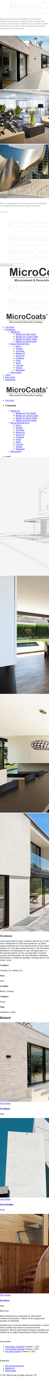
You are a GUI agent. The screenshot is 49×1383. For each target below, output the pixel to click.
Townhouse (5, 1108)
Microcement (10, 1370)
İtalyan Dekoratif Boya (14, 1366)
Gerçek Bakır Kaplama (14, 1349)
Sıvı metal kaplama (13, 1351)
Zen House (5, 1300)
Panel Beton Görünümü (15, 1346)
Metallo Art (10, 1368)
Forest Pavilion (6, 1204)
